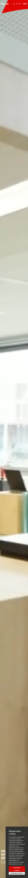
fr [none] (17, 3)
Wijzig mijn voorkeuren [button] (17, 873)
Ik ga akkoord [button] (16, 867)
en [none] (20, 3)
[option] (17, 3)
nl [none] (14, 3)
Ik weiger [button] (16, 870)
